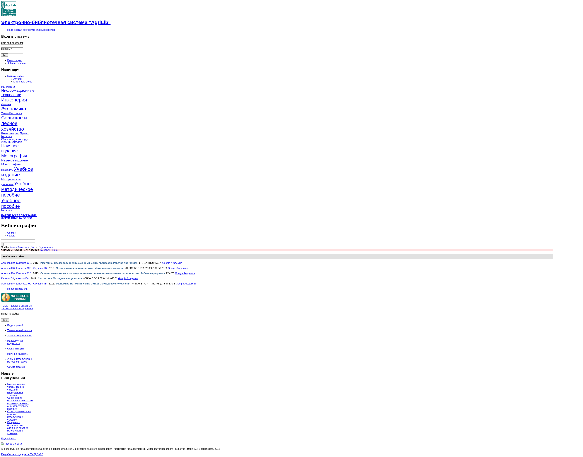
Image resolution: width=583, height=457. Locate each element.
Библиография (15, 76)
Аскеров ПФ (8, 263)
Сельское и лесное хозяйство (14, 123)
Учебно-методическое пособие (17, 189)
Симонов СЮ (23, 263)
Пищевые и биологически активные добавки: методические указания (18, 428)
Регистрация (14, 60)
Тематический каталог (19, 330)
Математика (8, 87)
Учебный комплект (11, 142)
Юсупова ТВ (40, 268)
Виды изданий (15, 325)
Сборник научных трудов (15, 139)
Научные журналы (17, 354)
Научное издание (10, 148)
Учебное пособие (10, 203)
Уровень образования (19, 335)
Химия (5, 113)
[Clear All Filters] (49, 250)
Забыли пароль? (16, 63)
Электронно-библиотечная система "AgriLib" (56, 22)
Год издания (46, 247)
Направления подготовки (15, 342)
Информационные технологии (17, 92)
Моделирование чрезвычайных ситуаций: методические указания (16, 389)
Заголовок (23, 247)
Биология (15, 113)
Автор (13, 247)
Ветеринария (10, 133)
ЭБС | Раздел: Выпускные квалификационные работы (17, 307)
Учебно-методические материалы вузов (19, 360)
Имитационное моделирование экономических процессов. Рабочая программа (88, 263)
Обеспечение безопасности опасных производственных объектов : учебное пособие (20, 403)
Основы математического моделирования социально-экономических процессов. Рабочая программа (102, 273)
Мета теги (6, 136)
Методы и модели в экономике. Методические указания (90, 268)
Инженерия (14, 100)
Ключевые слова (22, 81)
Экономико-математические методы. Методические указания (93, 283)
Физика (6, 104)
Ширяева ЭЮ (23, 268)
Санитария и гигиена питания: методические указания (19, 415)
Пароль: (6, 49)
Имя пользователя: (12, 43)
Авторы (17, 79)
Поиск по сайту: (10, 313)
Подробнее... (8, 438)
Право (24, 133)
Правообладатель (17, 289)
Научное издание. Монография (15, 162)
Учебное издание (17, 171)
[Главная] (8, 15)
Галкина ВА (7, 278)
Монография (14, 155)
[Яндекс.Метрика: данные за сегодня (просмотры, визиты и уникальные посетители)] (11, 443)
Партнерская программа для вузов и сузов (31, 30)
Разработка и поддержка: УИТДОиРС (22, 454)
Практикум (7, 170)
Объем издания (16, 367)
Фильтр (11, 235)
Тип (33, 247)
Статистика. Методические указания (60, 278)
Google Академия (172, 263)
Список (11, 233)
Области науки (15, 348)
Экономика (13, 108)
